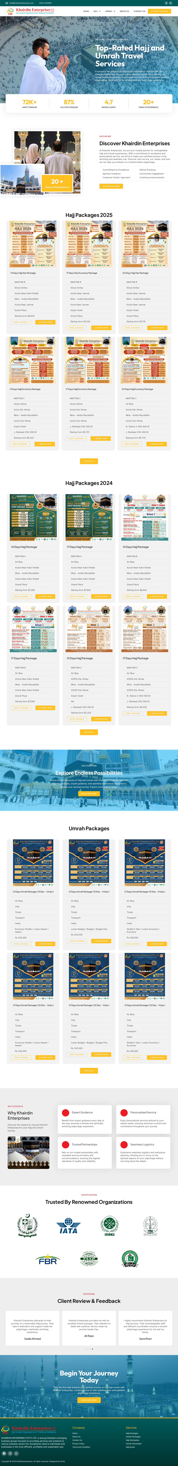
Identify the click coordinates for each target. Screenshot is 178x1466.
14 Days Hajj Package (24, 546)
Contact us (139, 11)
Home (86, 11)
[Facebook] (4, 1453)
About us (124, 11)
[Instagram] (170, 3)
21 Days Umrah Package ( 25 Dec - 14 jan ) (33, 1005)
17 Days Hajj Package (80, 546)
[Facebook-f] (166, 3)
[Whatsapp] (16, 1453)
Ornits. (62, 1461)
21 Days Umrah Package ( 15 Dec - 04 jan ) (33, 891)
